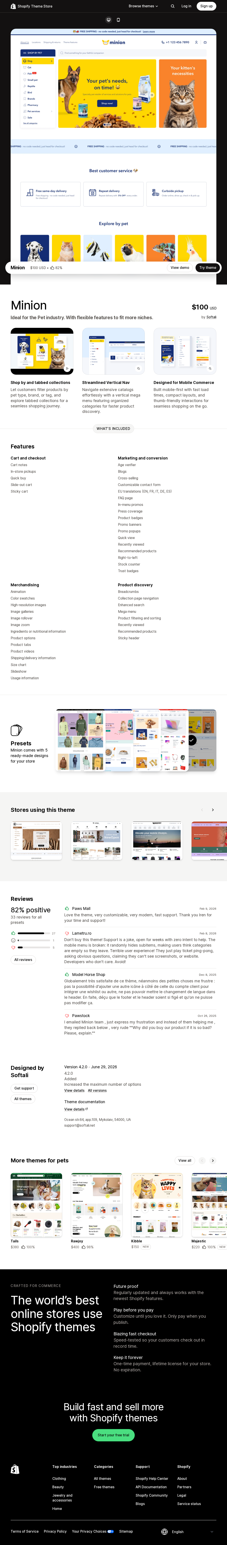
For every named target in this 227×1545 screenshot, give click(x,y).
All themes (22, 1099)
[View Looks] (80, 740)
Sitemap (126, 1531)
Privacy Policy (55, 1531)
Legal (181, 1495)
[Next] (212, 809)
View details (74, 1090)
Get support (24, 1088)
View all (184, 1160)
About (182, 1479)
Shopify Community (152, 1495)
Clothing (59, 1479)
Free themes (104, 1487)
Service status (189, 1504)
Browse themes (141, 6)
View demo (180, 268)
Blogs (140, 1504)
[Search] (172, 6)
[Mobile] (118, 19)
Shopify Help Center (152, 1479)
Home (57, 1509)
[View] (36, 842)
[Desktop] (108, 19)
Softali (211, 317)
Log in (186, 6)
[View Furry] (108, 740)
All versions (97, 1090)
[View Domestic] (136, 740)
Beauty (58, 1487)
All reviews (23, 960)
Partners (184, 1487)
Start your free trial (113, 1435)
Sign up (206, 6)
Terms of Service (25, 1531)
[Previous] (202, 809)
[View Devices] (164, 740)
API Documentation (151, 1487)
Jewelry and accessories (62, 1497)
